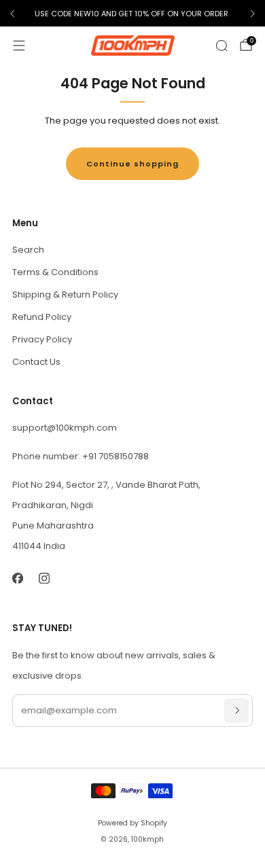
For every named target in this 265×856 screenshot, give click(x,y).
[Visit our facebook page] (17, 578)
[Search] (221, 45)
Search (28, 249)
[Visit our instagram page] (44, 578)
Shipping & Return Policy (65, 294)
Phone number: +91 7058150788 (80, 456)
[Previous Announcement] (12, 13)
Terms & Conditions (55, 272)
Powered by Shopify (132, 823)
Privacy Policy (42, 339)
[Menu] (19, 45)
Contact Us (36, 361)
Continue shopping (132, 163)
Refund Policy (41, 316)
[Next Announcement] (253, 13)
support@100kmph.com (64, 427)
